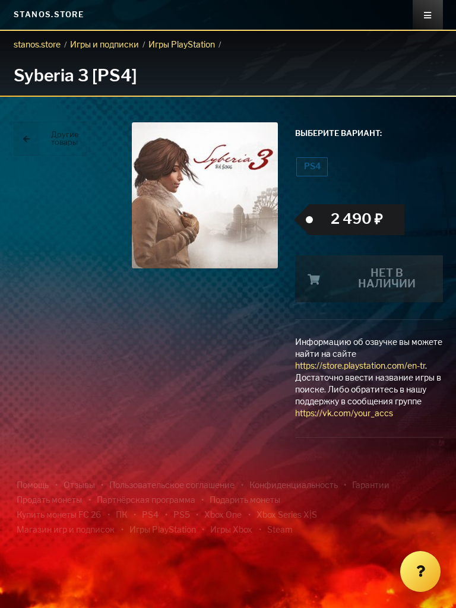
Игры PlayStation (181, 45)
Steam (280, 530)
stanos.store (37, 45)
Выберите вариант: (338, 134)
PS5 (181, 515)
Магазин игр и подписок (66, 530)
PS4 (312, 167)
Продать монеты (49, 500)
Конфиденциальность (293, 486)
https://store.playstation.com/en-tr (360, 366)
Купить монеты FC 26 (59, 515)
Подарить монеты (245, 500)
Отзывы (79, 486)
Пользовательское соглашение (172, 486)
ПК (122, 515)
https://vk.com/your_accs (344, 414)
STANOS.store (49, 15)
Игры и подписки (104, 45)
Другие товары (65, 139)
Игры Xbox (231, 530)
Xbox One (223, 515)
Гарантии (371, 486)
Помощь (33, 486)
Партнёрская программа (146, 500)
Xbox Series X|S (286, 515)
